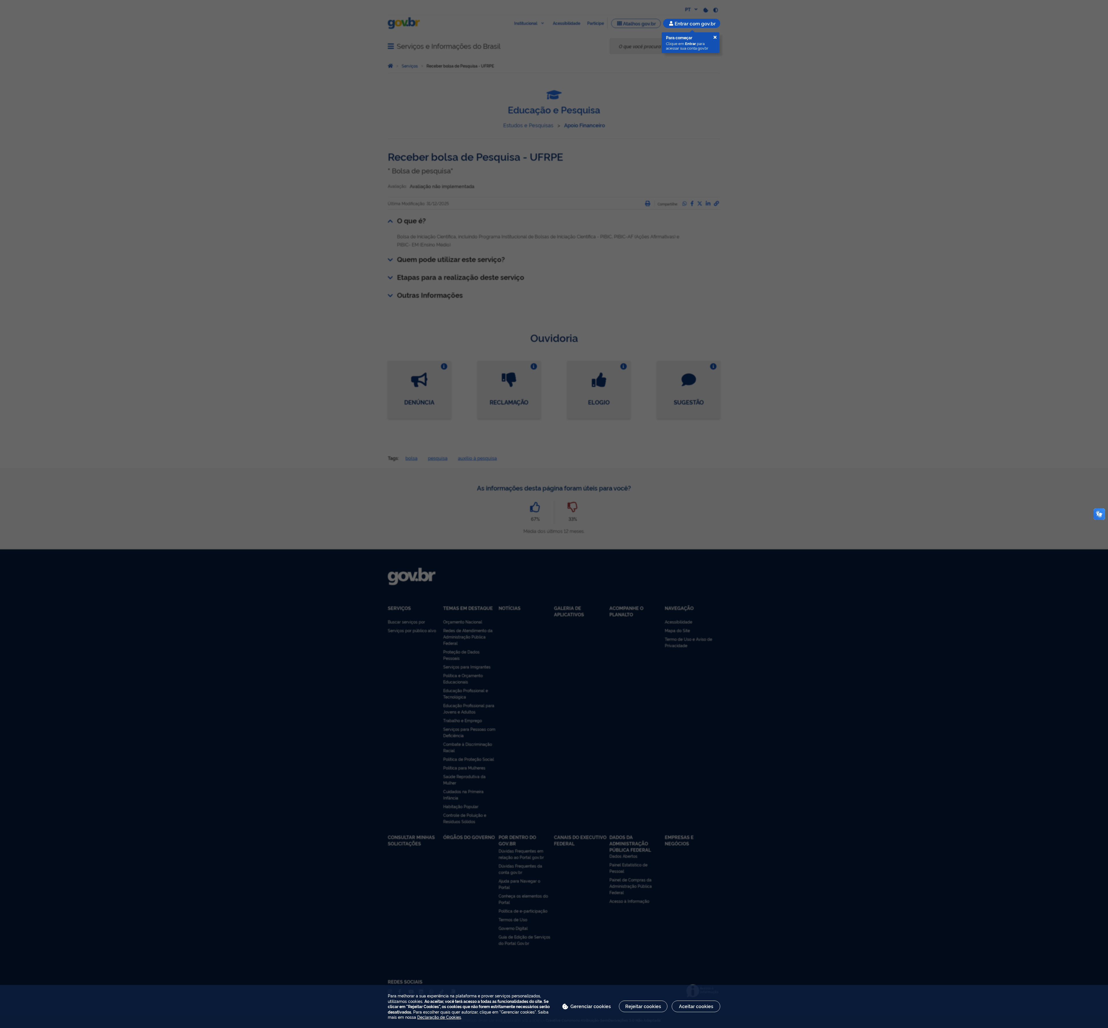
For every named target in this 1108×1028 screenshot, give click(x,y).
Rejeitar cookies (643, 1006)
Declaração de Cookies (439, 1017)
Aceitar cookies (696, 1006)
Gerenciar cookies (590, 1006)
